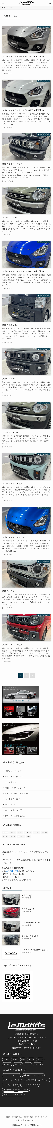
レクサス (21, 836)
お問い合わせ (32, 1120)
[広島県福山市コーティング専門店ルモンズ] (26, 3)
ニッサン (44, 832)
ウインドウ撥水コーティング (17, 793)
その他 (5, 832)
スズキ (12, 832)
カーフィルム (10, 804)
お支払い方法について (31, 1117)
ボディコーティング (13, 771)
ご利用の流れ (17, 1117)
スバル (20, 832)
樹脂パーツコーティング (15, 787)
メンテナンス (10, 782)
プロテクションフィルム (15, 815)
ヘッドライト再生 (12, 799)
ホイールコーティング (14, 776)
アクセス (44, 1117)
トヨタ (36, 832)
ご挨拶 (8, 1117)
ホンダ (5, 836)
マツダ (12, 836)
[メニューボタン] (3, 3)
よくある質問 (21, 1120)
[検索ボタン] (50, 3)
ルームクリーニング (13, 810)
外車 (28, 836)
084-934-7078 (12, 870)
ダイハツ (28, 832)
